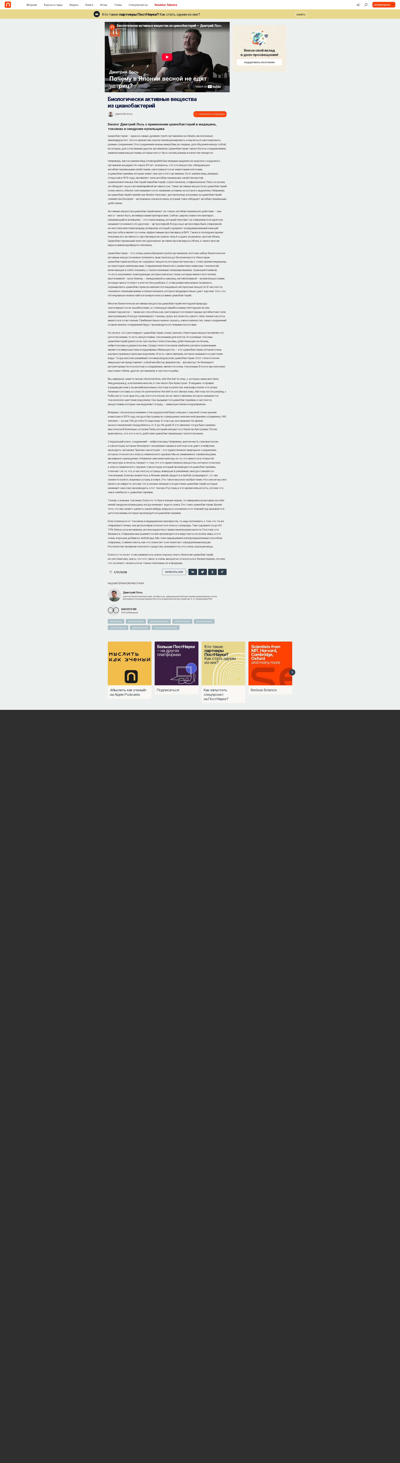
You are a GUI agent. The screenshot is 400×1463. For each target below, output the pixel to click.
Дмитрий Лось (123, 114)
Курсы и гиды (53, 4)
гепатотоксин (118, 627)
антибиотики (136, 621)
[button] (292, 672)
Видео (74, 4)
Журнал (32, 4)
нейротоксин (182, 621)
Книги (89, 4)
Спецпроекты (138, 4)
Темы (118, 4)
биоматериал (204, 621)
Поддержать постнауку (259, 62)
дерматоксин (140, 627)
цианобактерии (159, 621)
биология (128, 609)
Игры (103, 4)
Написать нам (174, 572)
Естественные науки (165, 627)
